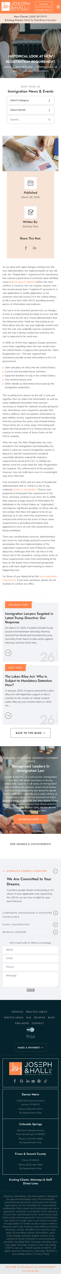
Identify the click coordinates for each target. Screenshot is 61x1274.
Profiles (17, 1011)
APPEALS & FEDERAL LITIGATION (27, 871)
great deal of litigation (23, 281)
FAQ (28, 1017)
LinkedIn (34, 248)
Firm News (22, 1023)
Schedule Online (43, 10)
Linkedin (27, 1081)
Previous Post (18, 605)
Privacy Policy (42, 1253)
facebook (26, 248)
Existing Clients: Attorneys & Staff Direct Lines (30, 1181)
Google (22, 1081)
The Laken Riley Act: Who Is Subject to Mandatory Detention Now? (28, 680)
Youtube (33, 1081)
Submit (30, 990)
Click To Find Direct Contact (30, 20)
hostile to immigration (24, 489)
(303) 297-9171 (38, 16)
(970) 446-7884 (34, 1164)
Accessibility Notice (22, 1253)
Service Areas (13, 1017)
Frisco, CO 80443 (30, 1160)
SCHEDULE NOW (29, 819)
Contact (38, 1023)
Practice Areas (36, 1011)
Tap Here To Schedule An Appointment (31, 1268)
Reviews (39, 1017)
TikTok (45, 1081)
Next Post (15, 667)
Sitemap (39, 1250)
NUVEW (50, 1250)
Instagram (39, 1081)
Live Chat (43, 4)
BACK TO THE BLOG (29, 733)
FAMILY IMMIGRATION (16, 924)
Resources (27, 1250)
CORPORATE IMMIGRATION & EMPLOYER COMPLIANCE (27, 915)
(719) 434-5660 (34, 1138)
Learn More (8, 653)
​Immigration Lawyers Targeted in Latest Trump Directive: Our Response (29, 618)
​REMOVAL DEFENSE (14, 932)
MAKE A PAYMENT (29, 1047)
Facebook (16, 1081)
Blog (51, 1017)
